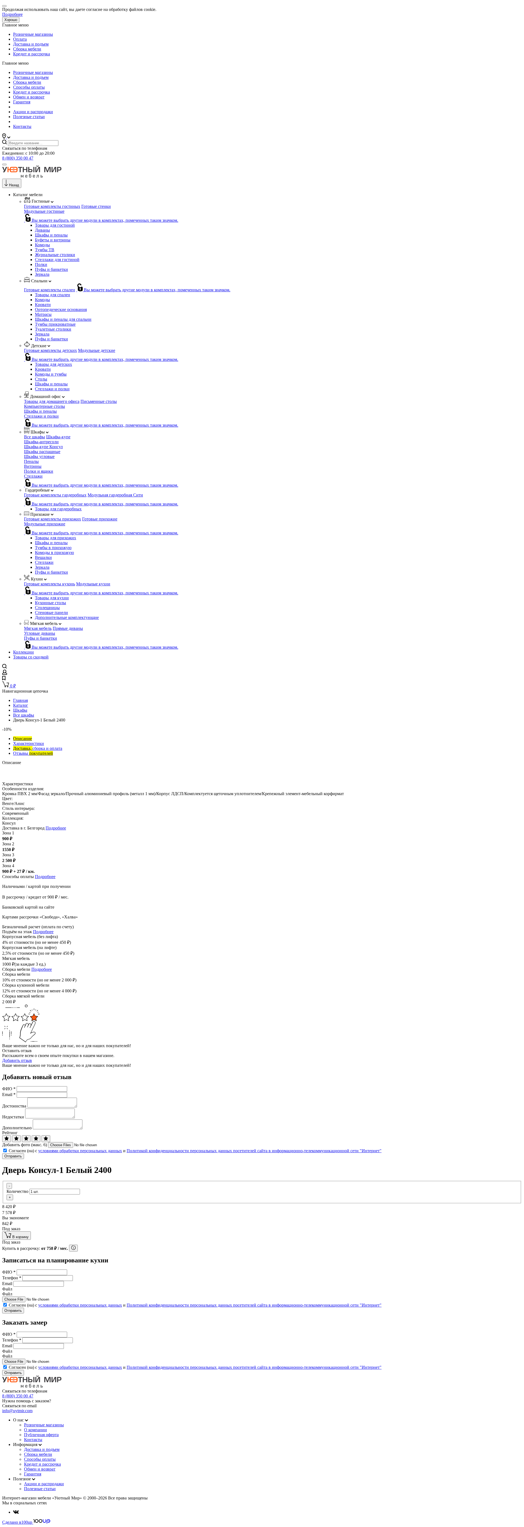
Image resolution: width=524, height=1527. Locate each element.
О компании (35, 1429)
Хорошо (10, 20)
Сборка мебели (27, 49)
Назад (14, 185)
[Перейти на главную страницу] (31, 176)
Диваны (42, 230)
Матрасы (43, 314)
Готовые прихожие (99, 519)
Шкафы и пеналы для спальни (63, 319)
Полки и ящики (38, 471)
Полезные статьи (29, 116)
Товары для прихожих (55, 537)
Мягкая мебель (38, 628)
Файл (7, 1289)
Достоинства (14, 1106)
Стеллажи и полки (52, 389)
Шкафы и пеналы (51, 235)
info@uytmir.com (17, 1410)
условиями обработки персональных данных (80, 1150)
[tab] (22, 738)
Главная (20, 700)
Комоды (42, 244)
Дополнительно (17, 1127)
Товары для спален (52, 294)
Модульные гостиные (44, 211)
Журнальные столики (55, 254)
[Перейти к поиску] (4, 667)
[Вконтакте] (16, 1512)
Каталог (20, 705)
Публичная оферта (41, 1434)
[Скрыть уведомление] (4, 6)
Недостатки (13, 1117)
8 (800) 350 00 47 (17, 158)
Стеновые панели (51, 612)
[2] (16, 1138)
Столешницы (47, 607)
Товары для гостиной (55, 225)
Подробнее (12, 14)
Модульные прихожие (44, 524)
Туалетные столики (53, 329)
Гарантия (21, 102)
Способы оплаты (29, 87)
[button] (6, 137)
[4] (36, 1138)
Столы (41, 379)
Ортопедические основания (61, 309)
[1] (6, 1138)
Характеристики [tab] (28, 743)
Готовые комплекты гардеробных (55, 495)
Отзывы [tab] (33, 753)
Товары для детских (53, 364)
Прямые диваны (68, 628)
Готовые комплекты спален (49, 290)
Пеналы (31, 461)
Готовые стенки (96, 206)
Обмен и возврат (28, 97)
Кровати (43, 304)
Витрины (32, 466)
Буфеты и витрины (52, 240)
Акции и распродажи (33, 111)
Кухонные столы (50, 602)
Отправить (13, 1156)
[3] (26, 1138)
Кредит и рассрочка (31, 54)
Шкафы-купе (58, 437)
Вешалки (43, 557)
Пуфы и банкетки (51, 269)
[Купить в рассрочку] (73, 1248)
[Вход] (4, 673)
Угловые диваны (39, 633)
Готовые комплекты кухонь (49, 584)
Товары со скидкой (31, 657)
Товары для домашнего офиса (51, 401)
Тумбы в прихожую (53, 547)
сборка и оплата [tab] (37, 748)
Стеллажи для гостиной (57, 259)
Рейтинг (10, 1132)
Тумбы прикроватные (55, 324)
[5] (45, 1138)
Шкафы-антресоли (41, 441)
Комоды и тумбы (51, 374)
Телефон (11, 1278)
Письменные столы (99, 401)
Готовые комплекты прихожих (52, 519)
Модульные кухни (93, 584)
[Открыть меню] (4, 164)
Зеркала (42, 274)
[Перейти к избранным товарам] (3, 678)
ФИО (9, 1088)
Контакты (22, 126)
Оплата (20, 39)
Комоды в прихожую (54, 552)
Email (9, 1094)
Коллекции (23, 652)
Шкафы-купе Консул (43, 446)
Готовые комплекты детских (50, 350)
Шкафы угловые (39, 456)
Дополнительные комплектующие (67, 617)
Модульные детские (96, 350)
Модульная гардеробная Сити (115, 495)
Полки (41, 264)
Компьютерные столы (44, 406)
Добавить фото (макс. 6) (24, 1144)
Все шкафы (34, 437)
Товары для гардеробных (58, 509)
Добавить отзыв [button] (17, 1060)
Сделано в (17, 1522)
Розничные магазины (33, 34)
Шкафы (20, 710)
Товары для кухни (52, 597)
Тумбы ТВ (44, 249)
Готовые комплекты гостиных (52, 206)
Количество (17, 1191)
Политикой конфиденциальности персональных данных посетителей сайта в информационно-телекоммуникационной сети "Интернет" (254, 1150)
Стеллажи (33, 476)
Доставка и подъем (31, 44)
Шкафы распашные (42, 451)
